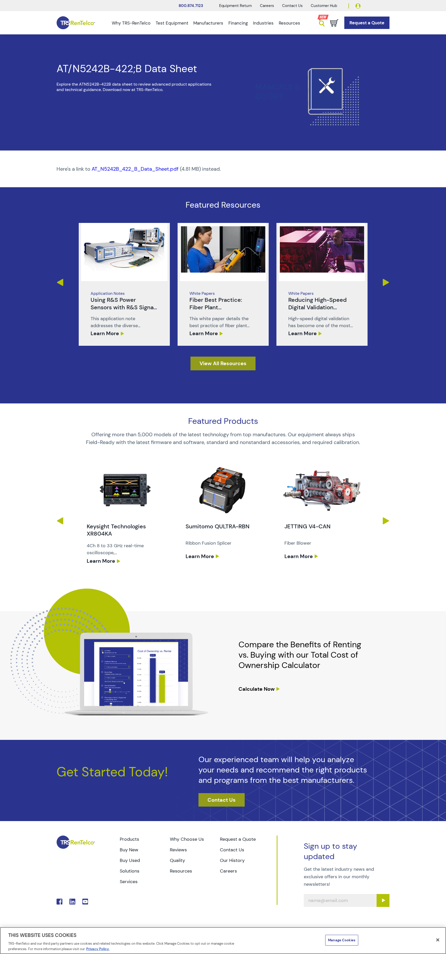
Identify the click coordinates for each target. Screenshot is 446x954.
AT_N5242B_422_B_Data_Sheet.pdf (135, 169)
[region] (223, 940)
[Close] (437, 940)
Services (129, 881)
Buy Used (130, 860)
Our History (232, 860)
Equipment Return (235, 5)
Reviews (178, 850)
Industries (263, 23)
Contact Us (292, 5)
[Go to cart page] (334, 23)
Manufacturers (208, 23)
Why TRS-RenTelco (131, 23)
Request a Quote (238, 839)
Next (386, 282)
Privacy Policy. (97, 949)
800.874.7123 (191, 5)
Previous (60, 282)
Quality (177, 860)
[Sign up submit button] (383, 900)
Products (129, 839)
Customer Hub (324, 5)
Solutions (129, 871)
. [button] (124, 284)
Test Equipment (172, 23)
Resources (289, 23)
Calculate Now (256, 689)
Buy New (129, 850)
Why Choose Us (187, 839)
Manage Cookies (341, 940)
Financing (238, 23)
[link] (124, 284)
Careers (267, 5)
